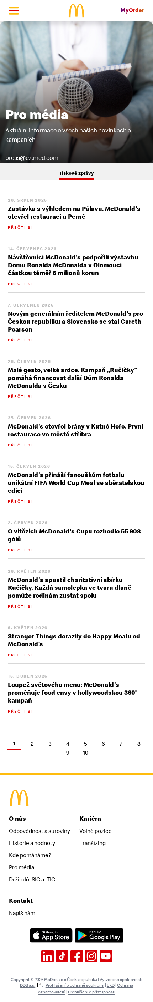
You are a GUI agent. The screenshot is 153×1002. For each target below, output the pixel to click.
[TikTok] (62, 956)
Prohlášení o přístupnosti (91, 992)
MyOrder (132, 10)
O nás (17, 819)
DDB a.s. (27, 985)
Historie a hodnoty (32, 843)
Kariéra (90, 819)
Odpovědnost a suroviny (39, 831)
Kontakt (21, 901)
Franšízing (92, 843)
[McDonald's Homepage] (76, 10)
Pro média (21, 867)
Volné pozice (95, 831)
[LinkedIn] (47, 956)
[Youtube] (106, 956)
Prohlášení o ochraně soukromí (75, 985)
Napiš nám (22, 913)
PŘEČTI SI (20, 227)
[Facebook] (76, 956)
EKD (111, 985)
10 (85, 753)
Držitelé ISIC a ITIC (32, 879)
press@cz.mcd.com (31, 158)
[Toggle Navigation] (14, 11)
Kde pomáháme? (30, 855)
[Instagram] (91, 956)
